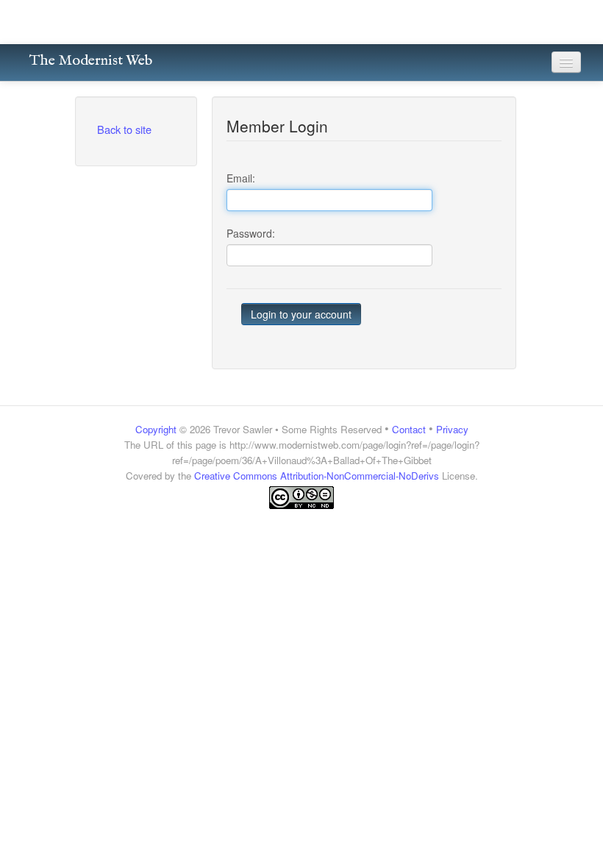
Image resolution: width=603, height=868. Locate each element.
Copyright (155, 429)
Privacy (452, 429)
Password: (250, 233)
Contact (409, 429)
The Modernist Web (90, 60)
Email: (240, 178)
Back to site (124, 129)
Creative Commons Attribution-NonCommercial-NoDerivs (316, 476)
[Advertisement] (301, 538)
